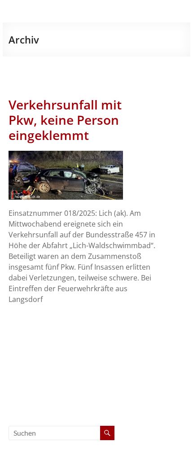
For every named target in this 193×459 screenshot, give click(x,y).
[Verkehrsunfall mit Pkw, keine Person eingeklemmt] (66, 155)
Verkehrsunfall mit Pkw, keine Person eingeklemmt (65, 120)
